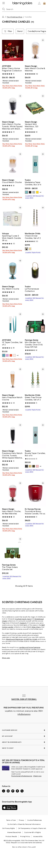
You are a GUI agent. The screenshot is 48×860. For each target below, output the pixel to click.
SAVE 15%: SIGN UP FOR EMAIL (24, 699)
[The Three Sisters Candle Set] (12, 549)
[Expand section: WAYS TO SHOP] (24, 748)
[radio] (26, 192)
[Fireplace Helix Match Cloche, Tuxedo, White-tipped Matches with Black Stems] (12, 435)
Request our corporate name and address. (26, 842)
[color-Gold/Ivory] (30, 249)
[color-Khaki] (33, 466)
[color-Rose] (7, 355)
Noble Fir (23, 623)
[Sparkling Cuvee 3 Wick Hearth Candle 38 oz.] (12, 218)
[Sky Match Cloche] (12, 271)
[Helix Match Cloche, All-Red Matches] (12, 493)
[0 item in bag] (44, 3)
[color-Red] (11, 355)
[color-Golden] (30, 466)
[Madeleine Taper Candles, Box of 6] (35, 164)
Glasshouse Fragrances (14, 639)
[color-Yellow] (37, 192)
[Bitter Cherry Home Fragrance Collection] (12, 50)
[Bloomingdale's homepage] (3, 17)
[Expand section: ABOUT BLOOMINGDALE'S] (24, 742)
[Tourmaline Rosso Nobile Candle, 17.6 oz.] (35, 493)
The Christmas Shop (14, 17)
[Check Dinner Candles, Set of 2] (35, 218)
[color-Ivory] (14, 355)
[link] (12, 76)
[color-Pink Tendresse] (37, 466)
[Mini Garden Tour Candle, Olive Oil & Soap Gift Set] (35, 324)
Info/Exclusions (24, 714)
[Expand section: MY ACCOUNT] (24, 736)
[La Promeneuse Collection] (35, 271)
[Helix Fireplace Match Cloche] (12, 379)
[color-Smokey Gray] (33, 192)
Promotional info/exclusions (21, 776)
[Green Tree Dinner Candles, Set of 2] (35, 379)
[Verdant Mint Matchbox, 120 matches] (35, 106)
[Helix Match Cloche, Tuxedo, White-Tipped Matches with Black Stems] (12, 106)
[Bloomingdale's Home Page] (22, 3)
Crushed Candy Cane (23, 619)
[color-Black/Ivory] (26, 249)
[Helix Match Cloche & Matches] (35, 50)
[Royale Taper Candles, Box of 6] (35, 435)
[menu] (3, 3)
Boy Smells (33, 639)
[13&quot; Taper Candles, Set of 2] (12, 324)
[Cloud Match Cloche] (12, 164)
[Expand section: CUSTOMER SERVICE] (24, 730)
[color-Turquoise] (3, 355)
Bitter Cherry (36, 627)
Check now (37, 776)
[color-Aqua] (26, 192)
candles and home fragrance (29, 647)
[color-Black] (30, 192)
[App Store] (9, 807)
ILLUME (26, 639)
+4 (40, 192)
